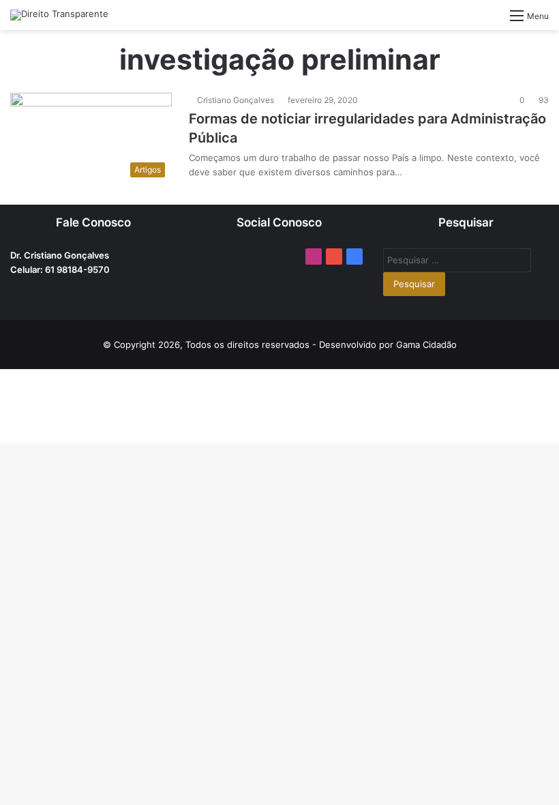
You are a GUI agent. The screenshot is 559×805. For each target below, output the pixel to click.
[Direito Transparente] (59, 15)
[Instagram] (313, 256)
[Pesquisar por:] (457, 259)
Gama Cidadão (426, 344)
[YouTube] (334, 256)
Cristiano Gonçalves (235, 100)
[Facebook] (354, 256)
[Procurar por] (493, 20)
